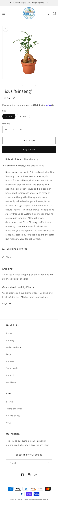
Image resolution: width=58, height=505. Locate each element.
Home (9, 333)
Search (9, 401)
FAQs (4, 303)
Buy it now (29, 149)
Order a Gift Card (14, 347)
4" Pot (9, 116)
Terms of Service (14, 408)
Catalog (10, 340)
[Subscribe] (48, 463)
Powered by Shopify (41, 499)
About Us (10, 375)
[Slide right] (35, 84)
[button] (3, 13)
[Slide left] (22, 84)
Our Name (11, 382)
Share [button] (9, 257)
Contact (10, 361)
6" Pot (23, 116)
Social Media (12, 368)
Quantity (6, 123)
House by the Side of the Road (25, 499)
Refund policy (13, 415)
